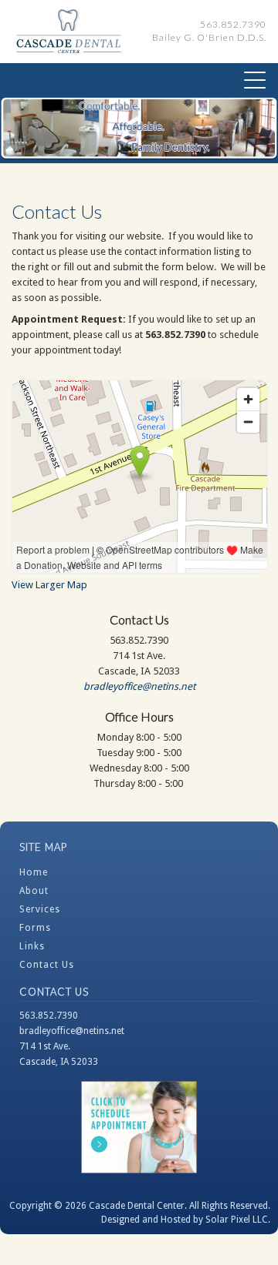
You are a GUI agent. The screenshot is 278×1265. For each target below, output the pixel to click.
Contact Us (46, 964)
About (34, 890)
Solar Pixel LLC (236, 1219)
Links (32, 946)
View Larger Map (49, 585)
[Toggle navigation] (254, 80)
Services (39, 909)
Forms (35, 927)
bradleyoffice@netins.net (139, 686)
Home (33, 872)
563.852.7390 (48, 1015)
